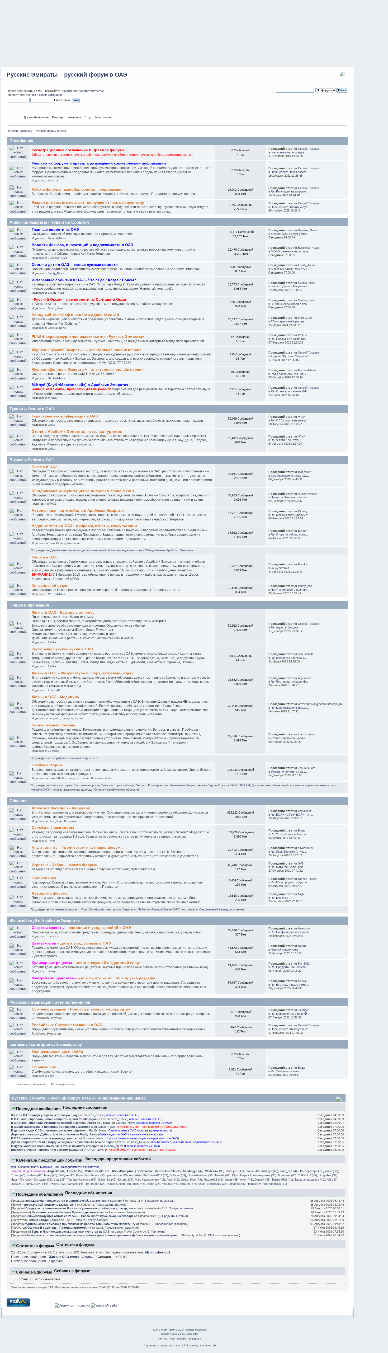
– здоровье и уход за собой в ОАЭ (81, 928)
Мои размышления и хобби (57, 1052)
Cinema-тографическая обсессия (116, 789)
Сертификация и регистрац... (290, 475)
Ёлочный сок (44, 1067)
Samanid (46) (75, 1183)
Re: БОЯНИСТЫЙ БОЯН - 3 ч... (292, 814)
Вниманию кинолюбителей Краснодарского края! (68, 1212)
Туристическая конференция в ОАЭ (65, 416)
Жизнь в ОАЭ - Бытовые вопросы (64, 612)
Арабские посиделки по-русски (61, 808)
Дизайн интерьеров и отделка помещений (78, 550)
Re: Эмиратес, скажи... (286, 1071)
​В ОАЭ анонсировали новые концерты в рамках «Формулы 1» (56, 1119)
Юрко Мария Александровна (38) (254, 1175)
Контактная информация (287, 152)
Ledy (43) (31, 1179)
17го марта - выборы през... (289, 321)
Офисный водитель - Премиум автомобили (59, 1227)
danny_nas (305, 586)
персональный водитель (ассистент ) (49, 1204)
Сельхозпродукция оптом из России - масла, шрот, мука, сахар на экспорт (79, 1216)
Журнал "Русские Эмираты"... (291, 356)
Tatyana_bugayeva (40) (310, 1179)
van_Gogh (56, 821)
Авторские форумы (50, 893)
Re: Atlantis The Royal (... (287, 439)
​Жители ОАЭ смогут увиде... (290, 234)
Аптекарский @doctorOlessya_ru (320, 704)
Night (301, 894)
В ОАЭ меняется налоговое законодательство (44, 1138)
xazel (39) (45, 1179)
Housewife (97, 778)
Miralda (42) (222, 1175)
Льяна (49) (252, 1171)
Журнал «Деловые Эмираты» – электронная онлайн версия (88, 370)
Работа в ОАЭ (45, 557)
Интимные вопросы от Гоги (68, 909)
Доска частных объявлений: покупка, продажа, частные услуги (294, 785)
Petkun (302, 335)
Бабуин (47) (67, 1175)
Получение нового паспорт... (290, 589)
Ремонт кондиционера (43, 1220)
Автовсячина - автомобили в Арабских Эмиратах (78, 511)
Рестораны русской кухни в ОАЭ (62, 649)
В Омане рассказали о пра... (290, 304)
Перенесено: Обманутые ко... (291, 1029)
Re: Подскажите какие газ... (289, 338)
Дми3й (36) (330, 1171)
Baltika (52, 642)
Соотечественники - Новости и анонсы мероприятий (81, 1009)
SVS (301, 863)
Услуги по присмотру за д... (289, 771)
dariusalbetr (305, 654)
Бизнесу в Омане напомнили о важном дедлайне (47, 1149)
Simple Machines (196, 1329)
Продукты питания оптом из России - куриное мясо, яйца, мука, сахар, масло (81, 1208)
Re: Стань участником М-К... (290, 391)
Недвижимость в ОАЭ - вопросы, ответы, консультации (84, 526)
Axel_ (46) (246, 1179)
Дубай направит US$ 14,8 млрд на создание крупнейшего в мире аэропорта (66, 1142)
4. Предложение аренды (158, 1200)
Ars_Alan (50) (138, 1175)
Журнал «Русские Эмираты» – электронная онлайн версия (86, 350)
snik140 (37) (188, 1183)
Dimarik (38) (263, 1179)
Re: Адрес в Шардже (284, 627)
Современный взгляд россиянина (221, 909)
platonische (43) (117, 1175)
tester (108, 778)
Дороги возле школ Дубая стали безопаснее (43, 1134)
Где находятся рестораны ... (290, 657)
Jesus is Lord (306, 767)
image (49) (232, 1179)
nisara (302, 981)
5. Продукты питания (179, 1208)
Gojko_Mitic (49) (191, 1179)
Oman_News (55, 308)
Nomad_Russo (307, 878)
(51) (98, 1171)
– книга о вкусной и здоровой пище (86, 963)
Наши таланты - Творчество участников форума (77, 847)
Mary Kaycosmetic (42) (150, 1179)
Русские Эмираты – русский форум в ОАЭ (67, 74)
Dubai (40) (17, 1183)
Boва (301, 830)
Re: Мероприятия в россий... (290, 1013)
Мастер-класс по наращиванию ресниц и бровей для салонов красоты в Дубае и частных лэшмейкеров (101, 1235)
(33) (170, 1171)
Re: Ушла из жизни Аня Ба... (289, 834)
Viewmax (53, 750)
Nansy (51, 971)
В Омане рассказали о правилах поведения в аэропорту (52, 1126)
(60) (149, 1171)
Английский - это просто (104, 909)
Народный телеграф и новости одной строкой (75, 315)
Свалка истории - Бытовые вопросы (74, 785)
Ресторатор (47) (311, 1171)
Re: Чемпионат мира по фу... (290, 681)
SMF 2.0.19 (160, 1329)
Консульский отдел (50, 586)
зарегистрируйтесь (92, 90)
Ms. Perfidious (56, 378)
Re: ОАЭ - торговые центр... (289, 420)
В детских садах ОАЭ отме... (290, 268)
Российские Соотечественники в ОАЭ (67, 1025)
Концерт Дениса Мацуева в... (290, 286)
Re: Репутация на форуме (288, 191)
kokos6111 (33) (158, 1175)
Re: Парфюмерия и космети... (291, 932)
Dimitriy (302, 511)
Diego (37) (153, 1183)
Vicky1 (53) (58, 1183)
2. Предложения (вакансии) (170, 1223)
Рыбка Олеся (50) (119, 1183)
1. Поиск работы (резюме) (109, 1204)
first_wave (304, 471)
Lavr (52, 543)
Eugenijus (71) (277, 1183)
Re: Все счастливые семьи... (290, 984)
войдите (67, 90)
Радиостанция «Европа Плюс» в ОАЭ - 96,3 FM (218, 785)
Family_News (56, 273)
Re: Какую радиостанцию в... (290, 882)
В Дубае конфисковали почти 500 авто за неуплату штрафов (55, 1146)
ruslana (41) (34, 1175)
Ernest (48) (18, 1175)
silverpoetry (305, 847)
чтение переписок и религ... (289, 738)
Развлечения (135, 1212)
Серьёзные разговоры (53, 828)
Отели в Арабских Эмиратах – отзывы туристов (77, 432)
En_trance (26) (95, 1183)
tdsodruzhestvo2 (157, 1252)
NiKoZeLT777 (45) (37, 1183)
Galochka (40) (107, 1179)
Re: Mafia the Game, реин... (289, 866)
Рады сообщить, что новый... (290, 373)
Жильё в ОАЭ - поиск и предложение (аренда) (62, 789)
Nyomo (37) (125, 1179)
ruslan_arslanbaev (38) (212, 1183)
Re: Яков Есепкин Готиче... (289, 851)
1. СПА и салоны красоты (222, 1235)
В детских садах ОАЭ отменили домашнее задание (48, 1130)
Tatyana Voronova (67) (81, 1179)
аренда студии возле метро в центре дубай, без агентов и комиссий (74, 1200)
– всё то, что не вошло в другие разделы (93, 978)
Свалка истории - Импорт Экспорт (123, 785)
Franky (302, 564)
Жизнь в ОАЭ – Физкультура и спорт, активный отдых (82, 673)
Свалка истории (47, 765)
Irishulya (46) (269, 1171)
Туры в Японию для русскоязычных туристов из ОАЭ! (71, 1231)
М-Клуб (52, 397)
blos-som (304, 928)
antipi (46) (139, 1183)
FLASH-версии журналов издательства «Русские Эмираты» (88, 337)
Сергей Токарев (308, 148)
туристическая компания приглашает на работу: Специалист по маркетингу (80, 1223)
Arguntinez (305, 678)
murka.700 (305, 317)
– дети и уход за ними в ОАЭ (71, 943)
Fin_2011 (304, 963)
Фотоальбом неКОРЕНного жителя (174, 909)
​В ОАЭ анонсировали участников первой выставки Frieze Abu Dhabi (61, 1122)
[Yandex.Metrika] (104, 1305)
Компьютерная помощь (53, 725)
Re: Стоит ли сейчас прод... (289, 534)
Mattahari (53, 180)
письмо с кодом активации (44, 94)
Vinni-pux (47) (235, 1171)
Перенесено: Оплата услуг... (290, 207)
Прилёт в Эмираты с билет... (290, 497)
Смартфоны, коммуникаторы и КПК (74, 758)
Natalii (302, 945)
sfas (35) (59, 1179)
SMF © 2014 (176, 1329)
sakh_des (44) (289, 1171)
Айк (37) (332, 1179)
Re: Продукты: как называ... (289, 967)
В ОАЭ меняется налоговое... (290, 251)
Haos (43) (17, 1179)
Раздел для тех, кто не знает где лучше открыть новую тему (88, 203)
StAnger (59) (178, 1175)
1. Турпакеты (156, 1231)
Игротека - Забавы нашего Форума (64, 865)
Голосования (44, 878)
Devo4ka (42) (238, 1183)
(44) (56, 1171)
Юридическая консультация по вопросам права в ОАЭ (83, 491)
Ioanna (79, 718)
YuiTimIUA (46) (307, 1175)
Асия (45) (173, 1179)
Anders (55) (98, 1175)
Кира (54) (82, 1175)
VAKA (51, 424)
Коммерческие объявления (166, 785)
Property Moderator (68, 543)
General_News (57, 238)
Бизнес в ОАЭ (45, 467)
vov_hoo (55, 718)
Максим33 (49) (213, 1179)
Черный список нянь (284, 949)
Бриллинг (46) (287, 1175)
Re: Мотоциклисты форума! (289, 514)
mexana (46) (170, 1183)
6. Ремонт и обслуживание (89, 1220)
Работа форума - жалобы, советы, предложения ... (79, 189)
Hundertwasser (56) (201, 1175)
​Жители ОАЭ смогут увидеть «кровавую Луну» (45, 1115)
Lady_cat (67, 718)
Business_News (57, 257)
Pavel (53, 778)
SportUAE (54, 690)
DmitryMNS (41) (282, 1179)
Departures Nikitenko (136, 909)
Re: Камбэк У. (280, 897)
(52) (75, 1171)
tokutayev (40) (257, 1183)
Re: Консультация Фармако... (290, 707)
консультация (280, 568)
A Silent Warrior (308, 493)
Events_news (56, 292)
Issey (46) (50, 1175)
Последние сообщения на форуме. (37, 1261)
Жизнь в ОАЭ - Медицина (55, 697)
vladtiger (303, 1010)
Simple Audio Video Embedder (179, 1333)
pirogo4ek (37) (328, 1175)
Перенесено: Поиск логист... (290, 171)
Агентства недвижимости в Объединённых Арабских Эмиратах (150, 550)
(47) (125, 1171)
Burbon (302, 530)
